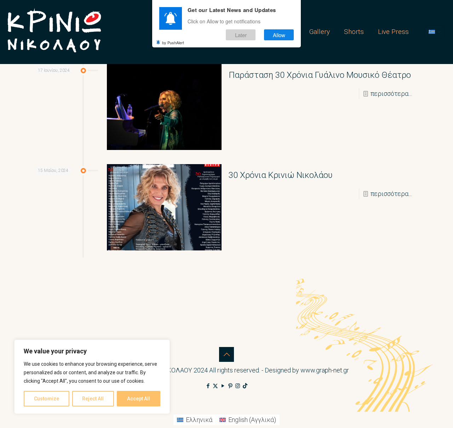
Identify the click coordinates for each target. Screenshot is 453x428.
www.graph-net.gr (324, 370)
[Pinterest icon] (230, 386)
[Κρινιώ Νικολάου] (54, 32)
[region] (92, 377)
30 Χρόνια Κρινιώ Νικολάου (281, 175)
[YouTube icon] (222, 386)
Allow (279, 35)
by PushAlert (173, 42)
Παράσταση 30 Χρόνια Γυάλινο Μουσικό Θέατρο (320, 75)
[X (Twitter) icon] (215, 386)
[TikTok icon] (245, 386)
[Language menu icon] (434, 31)
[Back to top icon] (226, 354)
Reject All (93, 398)
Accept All (138, 398)
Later (241, 35)
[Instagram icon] (237, 386)
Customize (46, 398)
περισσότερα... (391, 93)
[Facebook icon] (208, 386)
